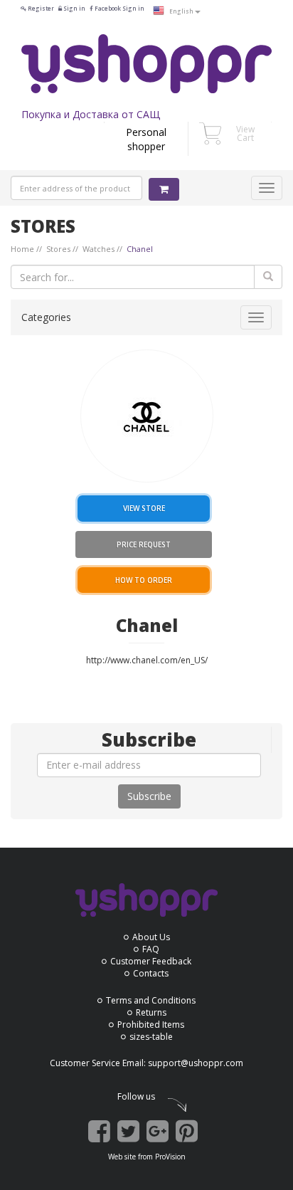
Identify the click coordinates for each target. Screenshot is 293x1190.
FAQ (150, 949)
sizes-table (151, 1037)
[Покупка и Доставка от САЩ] (146, 63)
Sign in (73, 8)
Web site (122, 1157)
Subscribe (149, 796)
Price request (144, 544)
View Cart (245, 133)
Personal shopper (146, 139)
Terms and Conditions (151, 1000)
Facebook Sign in (118, 8)
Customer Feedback (150, 961)
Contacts (151, 973)
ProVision (170, 1157)
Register (40, 8)
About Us (151, 937)
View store (144, 508)
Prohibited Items (150, 1024)
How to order (143, 580)
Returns (151, 1012)
